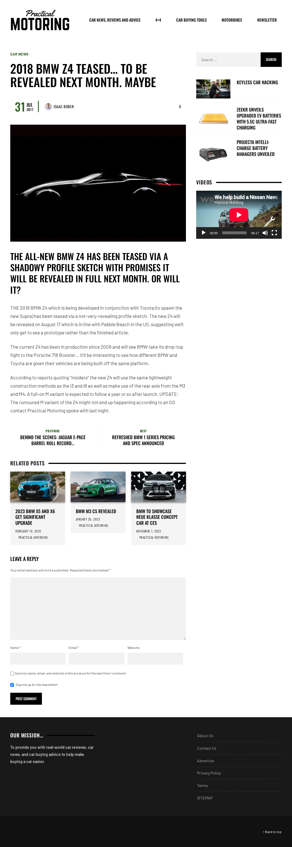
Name (15, 647)
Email (74, 647)
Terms (202, 785)
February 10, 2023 (28, 531)
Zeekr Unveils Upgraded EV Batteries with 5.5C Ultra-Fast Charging (259, 118)
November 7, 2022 (148, 531)
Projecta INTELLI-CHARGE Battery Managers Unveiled (256, 148)
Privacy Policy (209, 772)
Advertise (205, 760)
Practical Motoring (33, 537)
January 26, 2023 (88, 519)
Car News (19, 54)
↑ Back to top (272, 832)
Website (133, 647)
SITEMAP (205, 797)
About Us (205, 735)
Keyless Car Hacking (257, 82)
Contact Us (206, 748)
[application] (239, 215)
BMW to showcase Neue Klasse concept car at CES (157, 517)
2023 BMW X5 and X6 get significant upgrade (35, 517)
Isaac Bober (64, 106)
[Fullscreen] (274, 233)
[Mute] (265, 233)
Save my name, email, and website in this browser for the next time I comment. (71, 673)
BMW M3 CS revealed (96, 511)
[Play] (203, 233)
